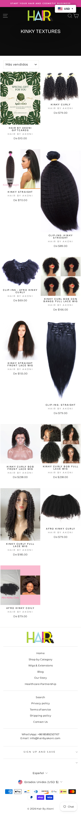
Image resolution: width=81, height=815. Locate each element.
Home (40, 653)
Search (40, 697)
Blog (40, 671)
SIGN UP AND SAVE (40, 751)
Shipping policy (40, 715)
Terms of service (40, 709)
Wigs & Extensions (40, 665)
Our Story (40, 677)
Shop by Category (40, 659)
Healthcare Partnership (40, 684)
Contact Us (40, 721)
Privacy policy (40, 703)
